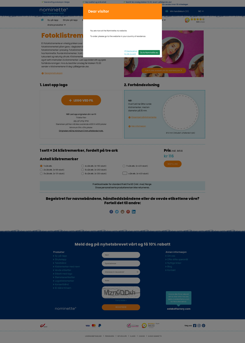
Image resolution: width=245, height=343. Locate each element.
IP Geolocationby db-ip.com (130, 52)
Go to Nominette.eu (149, 52)
